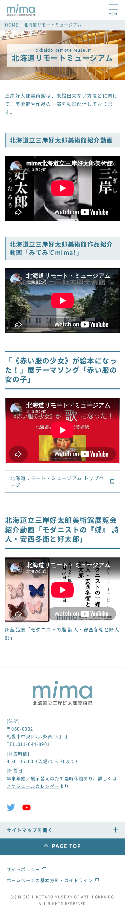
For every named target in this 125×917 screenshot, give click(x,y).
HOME (12, 25)
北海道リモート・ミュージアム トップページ (57, 481)
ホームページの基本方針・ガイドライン (50, 880)
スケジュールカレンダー (33, 786)
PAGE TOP (66, 846)
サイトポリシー (23, 869)
